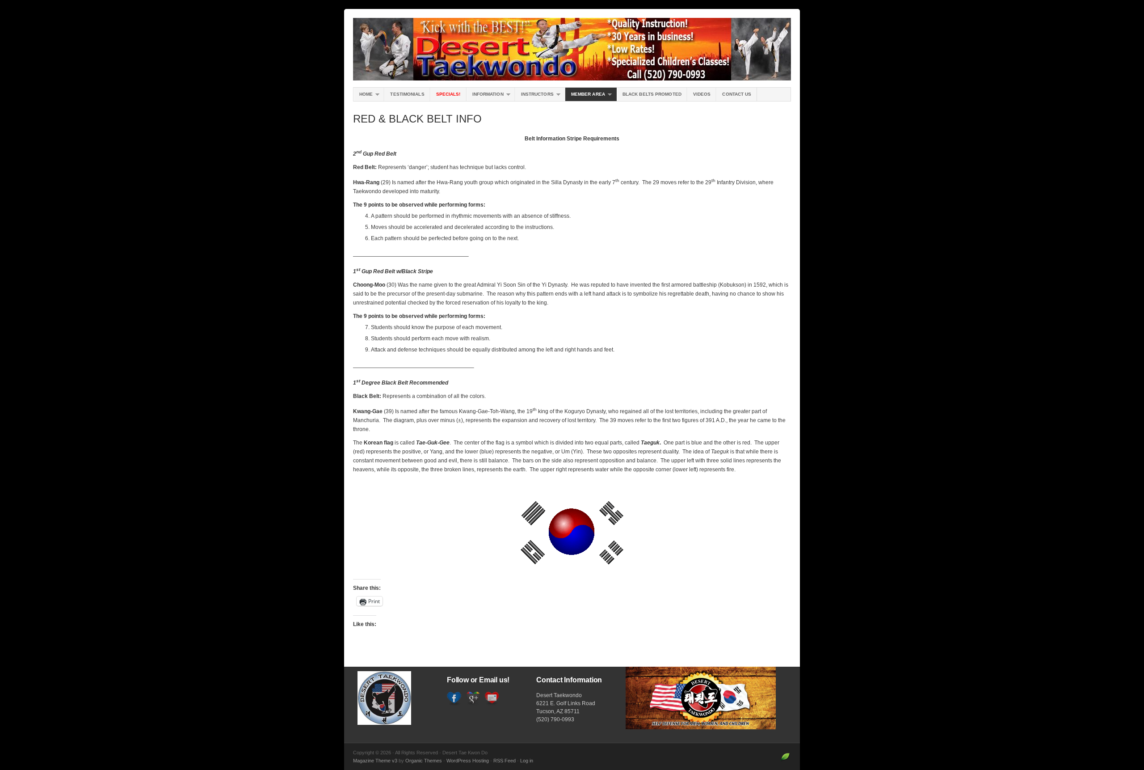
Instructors (534, 96)
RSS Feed (504, 760)
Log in (526, 760)
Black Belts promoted (651, 94)
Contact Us (736, 94)
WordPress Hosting (467, 760)
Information (485, 96)
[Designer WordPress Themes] (785, 760)
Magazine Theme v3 (375, 760)
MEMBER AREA (585, 96)
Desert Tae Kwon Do (572, 49)
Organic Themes (423, 760)
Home (363, 96)
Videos (702, 94)
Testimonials (407, 94)
